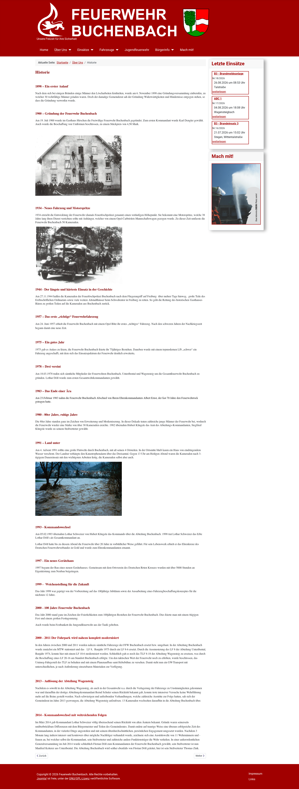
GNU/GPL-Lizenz (79, 778)
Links (252, 779)
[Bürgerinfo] (172, 50)
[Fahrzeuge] (116, 50)
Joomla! (42, 778)
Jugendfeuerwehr (137, 50)
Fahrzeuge (106, 50)
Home (44, 50)
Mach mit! (187, 50)
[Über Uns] (69, 50)
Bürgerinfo (162, 50)
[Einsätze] (91, 50)
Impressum (255, 773)
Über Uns (60, 50)
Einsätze (83, 50)
